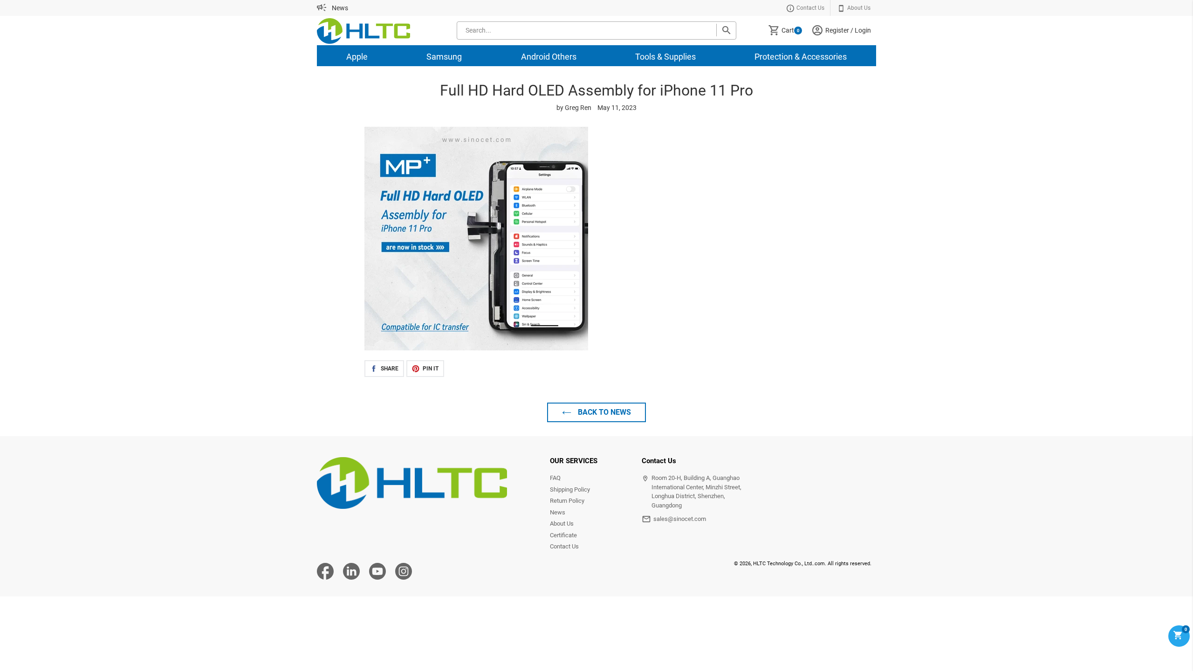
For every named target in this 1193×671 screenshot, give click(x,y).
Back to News (603, 412)
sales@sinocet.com (679, 518)
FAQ (555, 477)
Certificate (563, 535)
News (340, 8)
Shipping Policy (570, 489)
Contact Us (564, 546)
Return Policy (567, 500)
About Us (562, 523)
